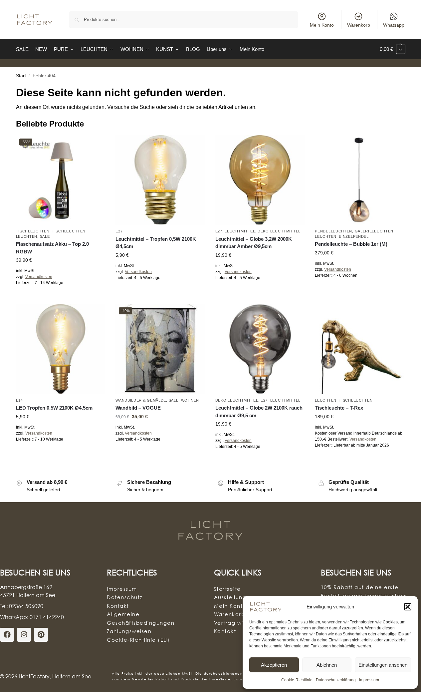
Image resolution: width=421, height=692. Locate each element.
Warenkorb (358, 25)
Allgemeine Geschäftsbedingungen (140, 618)
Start (21, 75)
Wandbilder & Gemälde (140, 400)
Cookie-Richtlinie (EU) (138, 640)
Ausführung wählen (60, 297)
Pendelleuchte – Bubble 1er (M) (351, 244)
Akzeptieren (274, 665)
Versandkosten (38, 276)
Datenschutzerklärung (336, 680)
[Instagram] (24, 635)
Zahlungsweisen (129, 631)
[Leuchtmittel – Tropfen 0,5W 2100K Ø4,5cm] (160, 180)
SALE (45, 236)
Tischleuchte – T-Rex (339, 408)
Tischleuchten (33, 231)
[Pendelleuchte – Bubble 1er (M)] (360, 180)
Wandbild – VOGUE (138, 408)
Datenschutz (124, 597)
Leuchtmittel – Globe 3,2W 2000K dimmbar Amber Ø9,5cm (253, 242)
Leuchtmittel (240, 231)
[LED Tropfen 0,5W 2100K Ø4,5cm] (61, 349)
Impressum (369, 680)
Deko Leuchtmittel (279, 231)
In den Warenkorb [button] (160, 292)
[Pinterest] (41, 635)
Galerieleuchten (374, 231)
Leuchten (27, 236)
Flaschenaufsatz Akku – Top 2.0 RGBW (52, 247)
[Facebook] (7, 635)
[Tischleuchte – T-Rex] (360, 349)
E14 (19, 400)
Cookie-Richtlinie (297, 680)
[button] (407, 606)
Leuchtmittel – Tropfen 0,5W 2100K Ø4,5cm (155, 242)
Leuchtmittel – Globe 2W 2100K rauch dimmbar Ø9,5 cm (259, 411)
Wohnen (190, 400)
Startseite (227, 589)
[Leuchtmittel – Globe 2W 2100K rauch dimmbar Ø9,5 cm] (260, 349)
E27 (118, 231)
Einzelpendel (353, 236)
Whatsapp (393, 25)
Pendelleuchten (333, 231)
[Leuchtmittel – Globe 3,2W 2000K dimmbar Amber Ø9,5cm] (260, 180)
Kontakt (118, 606)
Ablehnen (326, 665)
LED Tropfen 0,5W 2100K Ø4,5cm (54, 408)
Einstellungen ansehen (382, 665)
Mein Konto (322, 25)
